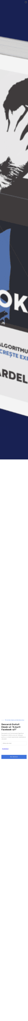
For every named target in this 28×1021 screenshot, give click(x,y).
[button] (25, 2)
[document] (14, 510)
